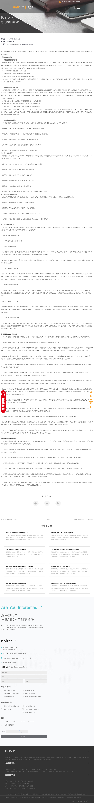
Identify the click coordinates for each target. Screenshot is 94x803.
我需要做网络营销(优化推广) (12, 693)
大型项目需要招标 (9, 725)
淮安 (27, 794)
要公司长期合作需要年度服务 (33, 696)
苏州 (18, 794)
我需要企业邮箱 (29, 690)
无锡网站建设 (78, 797)
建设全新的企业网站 (9, 690)
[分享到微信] (58, 504)
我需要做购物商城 (9, 696)
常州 (54, 794)
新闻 (11, 44)
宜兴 (21, 794)
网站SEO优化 (9, 334)
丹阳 (57, 794)
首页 (8, 44)
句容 (60, 794)
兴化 (82, 794)
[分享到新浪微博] (36, 504)
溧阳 (70, 794)
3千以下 (6, 722)
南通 (34, 794)
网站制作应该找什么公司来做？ (84, 519)
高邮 (79, 794)
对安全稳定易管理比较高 (32, 709)
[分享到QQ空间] (47, 504)
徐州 (51, 794)
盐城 (43, 794)
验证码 (3, 731)
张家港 (64, 794)
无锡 (15, 794)
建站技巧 (16, 44)
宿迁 (40, 794)
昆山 (73, 794)
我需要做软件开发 (30, 693)
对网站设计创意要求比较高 (11, 706)
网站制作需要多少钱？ (10, 519)
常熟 (67, 794)
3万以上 (32, 722)
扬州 (48, 794)
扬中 (85, 794)
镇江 (37, 794)
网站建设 (65, 51)
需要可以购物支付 (30, 712)
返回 (48, 519)
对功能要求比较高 (30, 706)
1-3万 (23, 722)
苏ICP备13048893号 (82, 801)
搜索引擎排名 (7, 709)
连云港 (30, 794)
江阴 (24, 794)
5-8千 (14, 722)
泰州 (46, 794)
